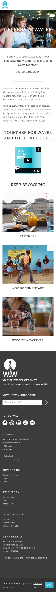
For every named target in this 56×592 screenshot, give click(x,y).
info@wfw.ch (7, 456)
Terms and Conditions (11, 525)
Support (5, 478)
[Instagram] (12, 422)
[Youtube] (26, 422)
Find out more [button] (37, 585)
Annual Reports (9, 497)
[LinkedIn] (19, 422)
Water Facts (7, 503)
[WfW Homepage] (4, 5)
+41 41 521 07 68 (10, 459)
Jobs (4, 500)
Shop (4, 481)
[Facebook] (5, 422)
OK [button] (49, 585)
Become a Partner (10, 475)
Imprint (5, 519)
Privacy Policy (8, 522)
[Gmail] (33, 422)
